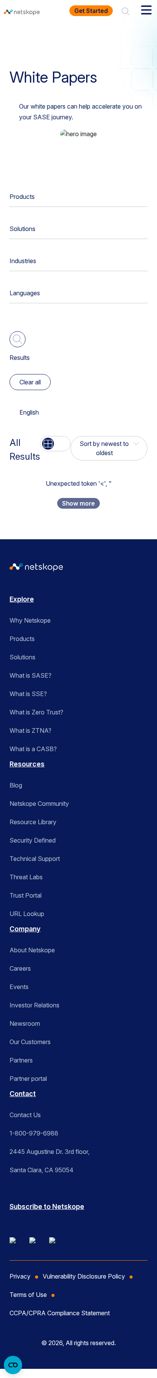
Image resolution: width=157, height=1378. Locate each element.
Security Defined (33, 840)
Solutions (22, 229)
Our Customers (30, 1042)
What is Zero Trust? (36, 712)
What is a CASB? (33, 749)
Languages (25, 293)
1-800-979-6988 (34, 1133)
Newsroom (25, 1023)
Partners (21, 1060)
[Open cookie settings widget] (13, 1365)
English (29, 412)
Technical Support (35, 858)
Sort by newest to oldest (104, 448)
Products (22, 196)
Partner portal (28, 1078)
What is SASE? (30, 675)
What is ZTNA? (30, 730)
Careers (20, 968)
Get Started (91, 11)
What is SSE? (28, 694)
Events (19, 987)
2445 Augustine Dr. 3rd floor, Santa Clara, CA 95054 (50, 1161)
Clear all (30, 382)
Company (25, 929)
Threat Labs (26, 877)
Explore (22, 599)
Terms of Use (28, 1294)
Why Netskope (30, 620)
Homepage (29, 36)
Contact (23, 1094)
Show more (78, 503)
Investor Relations (34, 1005)
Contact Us (25, 1115)
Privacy (20, 1276)
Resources (72, 36)
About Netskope (32, 950)
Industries (23, 261)
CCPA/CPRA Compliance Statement (60, 1313)
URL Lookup (27, 914)
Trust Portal (26, 895)
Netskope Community (39, 803)
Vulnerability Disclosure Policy (84, 1276)
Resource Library (33, 822)
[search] (126, 11)
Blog (16, 785)
